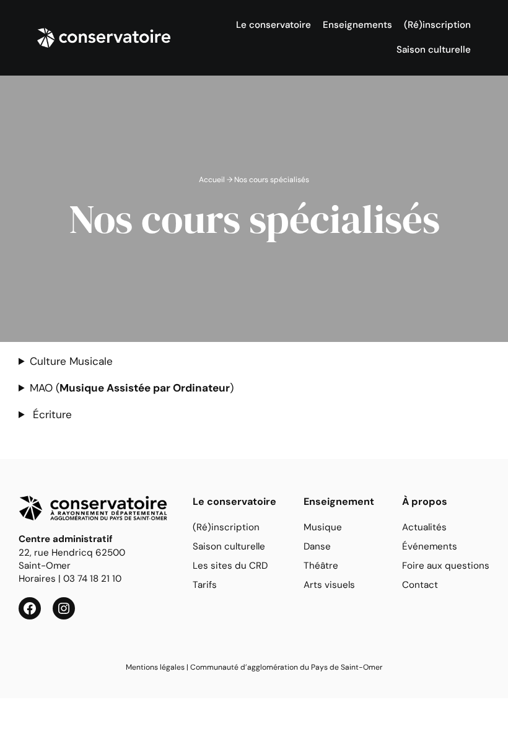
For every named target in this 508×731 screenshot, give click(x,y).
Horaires (37, 578)
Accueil (212, 180)
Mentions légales (155, 667)
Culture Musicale (71, 361)
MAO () (132, 388)
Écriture (51, 414)
